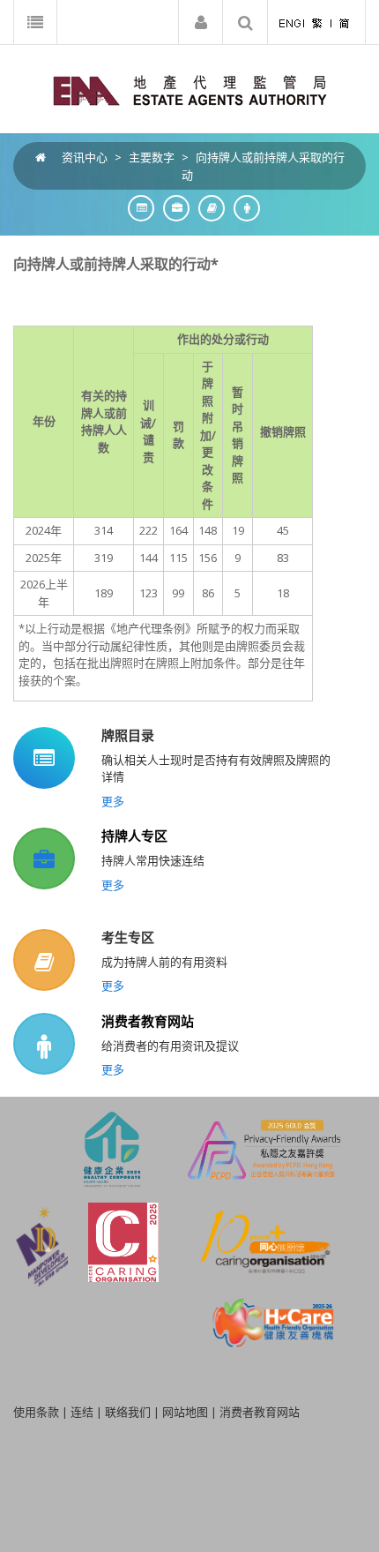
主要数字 (152, 157)
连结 (82, 1412)
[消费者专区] (242, 207)
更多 (112, 801)
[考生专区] (207, 207)
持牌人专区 (134, 835)
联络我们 (128, 1412)
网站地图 (185, 1412)
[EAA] (190, 89)
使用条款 (36, 1412)
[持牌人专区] (172, 207)
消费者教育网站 (147, 1021)
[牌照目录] (136, 207)
